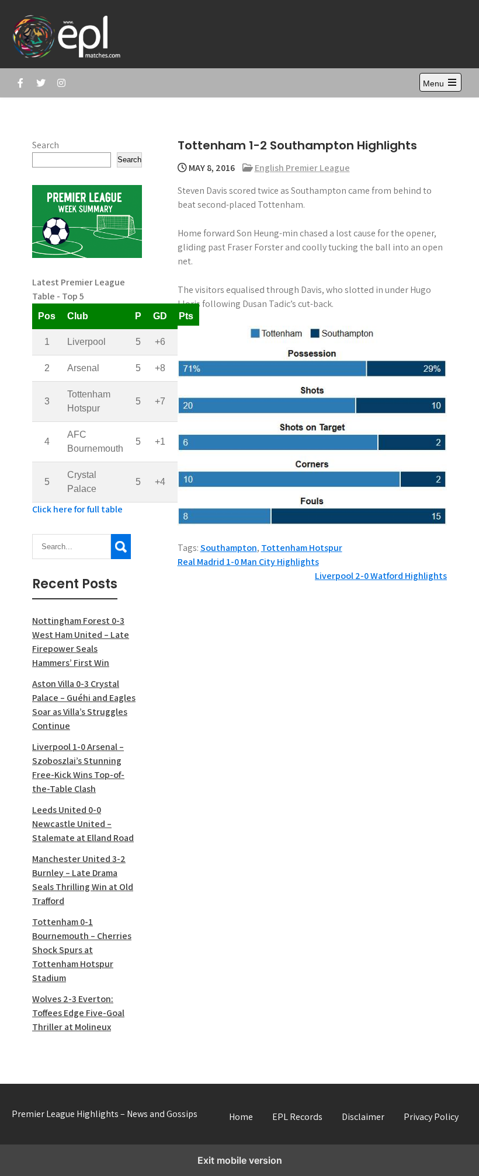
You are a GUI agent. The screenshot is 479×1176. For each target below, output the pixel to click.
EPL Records (297, 1117)
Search (45, 145)
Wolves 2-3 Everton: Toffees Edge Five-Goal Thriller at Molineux (78, 1013)
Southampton (228, 548)
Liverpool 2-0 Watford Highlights (381, 576)
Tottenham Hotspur (301, 548)
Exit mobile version (239, 1160)
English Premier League (302, 168)
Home (241, 1117)
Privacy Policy (431, 1117)
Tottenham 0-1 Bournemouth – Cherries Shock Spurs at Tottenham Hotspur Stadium (81, 950)
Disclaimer (363, 1117)
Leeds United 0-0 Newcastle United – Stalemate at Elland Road (83, 824)
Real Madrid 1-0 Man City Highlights (248, 562)
